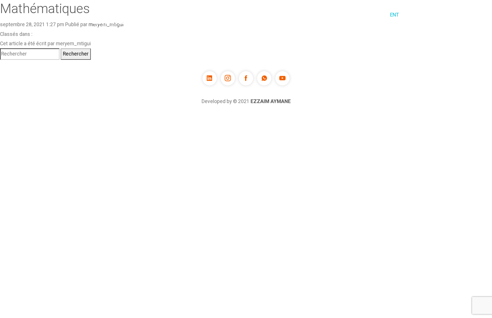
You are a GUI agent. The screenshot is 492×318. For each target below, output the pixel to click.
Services (280, 15)
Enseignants (313, 15)
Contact (371, 15)
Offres (344, 15)
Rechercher (76, 54)
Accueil (197, 15)
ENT (394, 15)
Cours (253, 15)
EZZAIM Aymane (271, 101)
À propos (226, 15)
